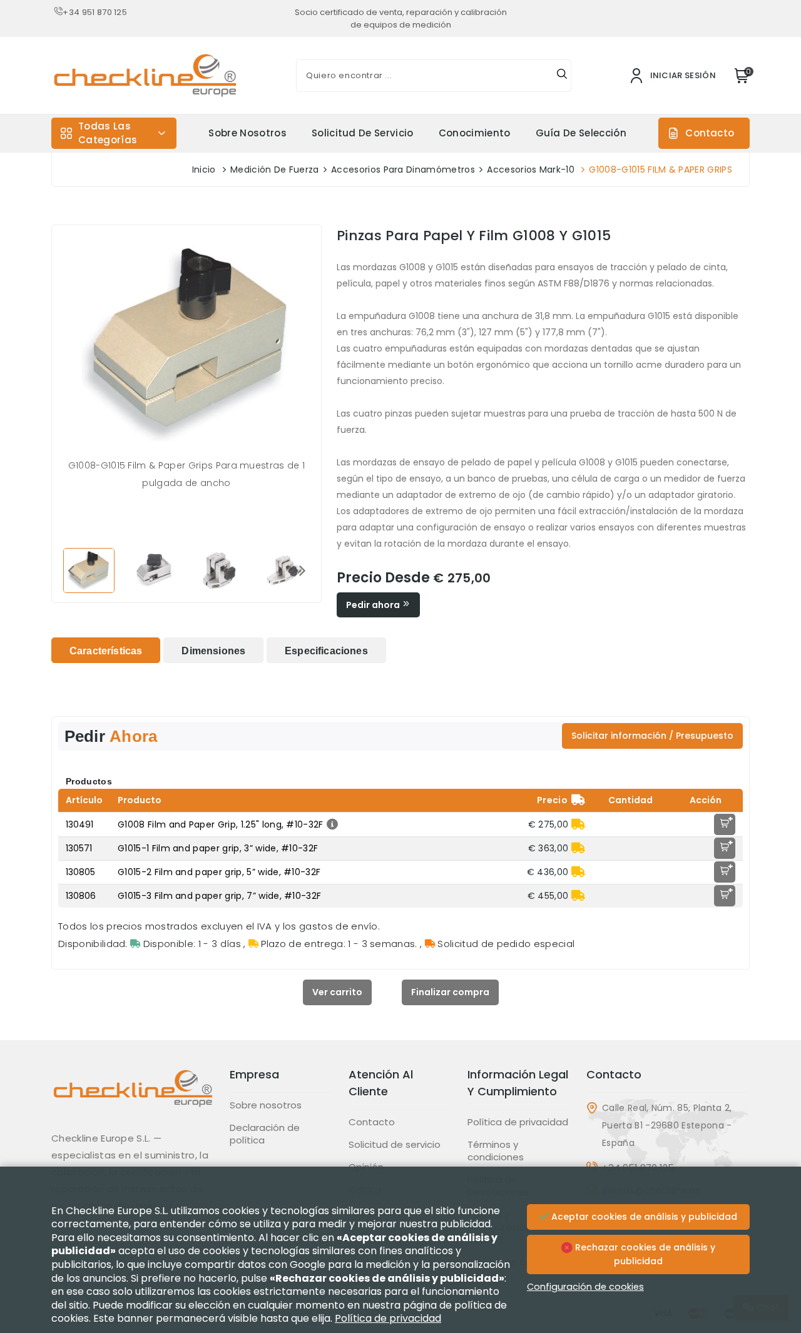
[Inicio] (133, 1098)
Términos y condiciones (495, 1150)
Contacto (709, 132)
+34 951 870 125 (95, 12)
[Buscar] (562, 76)
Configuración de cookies (585, 1286)
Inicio (204, 169)
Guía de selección (581, 132)
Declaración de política (265, 1134)
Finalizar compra (450, 992)
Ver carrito (337, 992)
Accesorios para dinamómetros (403, 169)
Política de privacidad (517, 1122)
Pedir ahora (374, 605)
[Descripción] (331, 824)
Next (302, 569)
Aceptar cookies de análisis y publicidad (643, 1216)
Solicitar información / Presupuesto (652, 735)
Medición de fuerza (274, 169)
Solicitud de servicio (363, 132)
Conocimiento (475, 132)
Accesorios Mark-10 (530, 169)
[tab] (105, 650)
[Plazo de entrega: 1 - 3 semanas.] (578, 824)
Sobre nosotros (247, 132)
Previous (70, 569)
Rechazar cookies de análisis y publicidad (644, 1254)
